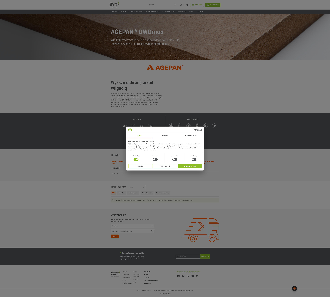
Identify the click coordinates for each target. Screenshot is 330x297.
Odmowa (140, 166)
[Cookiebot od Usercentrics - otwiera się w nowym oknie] (194, 130)
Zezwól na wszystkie (190, 166)
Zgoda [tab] (139, 135)
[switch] (155, 159)
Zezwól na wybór (165, 166)
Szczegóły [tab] (165, 135)
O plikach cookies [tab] (190, 135)
